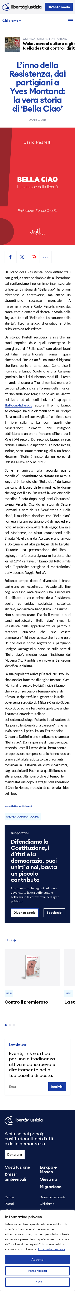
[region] (37, 1250)
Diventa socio (59, 7)
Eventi (9, 1204)
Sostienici (54, 912)
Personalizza (37, 1270)
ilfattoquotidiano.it (18, 406)
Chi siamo (10, 20)
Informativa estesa (51, 1249)
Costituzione (17, 1167)
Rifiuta (37, 1282)
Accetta (37, 1259)
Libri (8, 940)
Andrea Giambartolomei (22, 816)
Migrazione (51, 1187)
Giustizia (48, 1179)
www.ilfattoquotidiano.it (19, 806)
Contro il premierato (26, 1002)
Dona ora (14, 1154)
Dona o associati (52, 1197)
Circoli (9, 1197)
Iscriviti (57, 1086)
